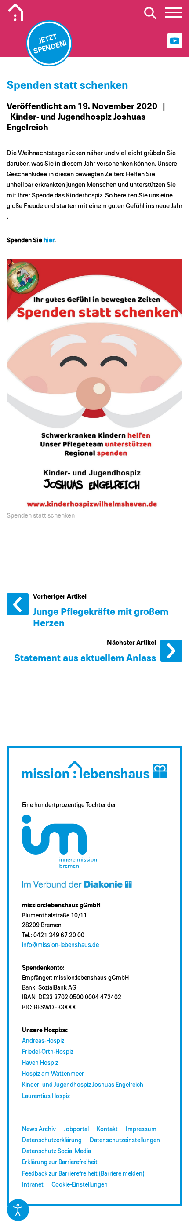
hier (49, 240)
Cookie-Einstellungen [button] (79, 1185)
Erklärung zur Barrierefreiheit (60, 1162)
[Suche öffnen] (149, 12)
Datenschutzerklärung (52, 1140)
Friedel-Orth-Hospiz (47, 1052)
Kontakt (107, 1129)
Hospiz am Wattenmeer (53, 1074)
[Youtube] (174, 40)
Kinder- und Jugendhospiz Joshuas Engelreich (82, 1085)
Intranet (33, 1185)
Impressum (141, 1129)
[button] (173, 14)
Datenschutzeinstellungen (125, 1140)
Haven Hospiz (40, 1063)
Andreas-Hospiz (43, 1041)
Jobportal (76, 1129)
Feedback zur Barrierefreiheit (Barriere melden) (83, 1174)
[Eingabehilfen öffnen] (18, 1210)
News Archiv (39, 1129)
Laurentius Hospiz (46, 1096)
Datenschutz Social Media (56, 1151)
